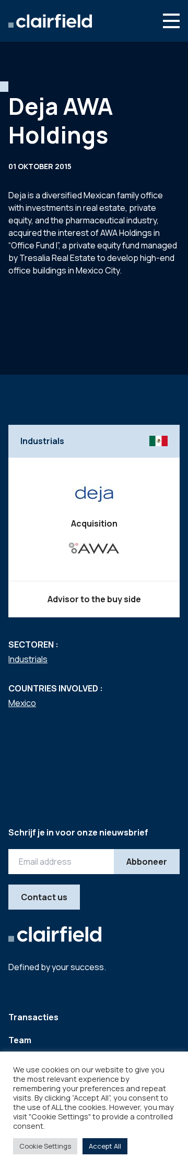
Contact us (44, 897)
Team (19, 1040)
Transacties (33, 1017)
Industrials (28, 659)
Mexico (22, 703)
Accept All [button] (105, 1146)
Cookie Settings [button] (45, 1146)
